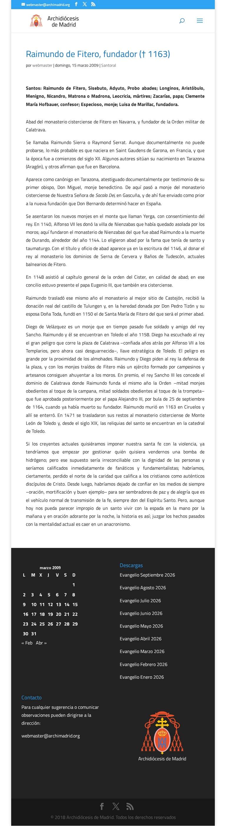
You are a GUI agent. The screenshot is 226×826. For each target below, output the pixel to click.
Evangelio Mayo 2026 (141, 625)
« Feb (26, 642)
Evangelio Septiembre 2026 (147, 574)
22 (75, 614)
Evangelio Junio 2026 (141, 613)
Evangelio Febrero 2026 (143, 664)
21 (66, 614)
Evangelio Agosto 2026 (143, 587)
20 (58, 614)
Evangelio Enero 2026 (142, 676)
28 (66, 623)
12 (50, 604)
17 (33, 614)
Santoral (108, 65)
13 (58, 604)
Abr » (41, 642)
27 (58, 623)
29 (75, 623)
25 (42, 623)
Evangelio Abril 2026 (141, 638)
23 (25, 623)
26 (50, 623)
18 (42, 614)
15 (75, 604)
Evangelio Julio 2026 (140, 600)
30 (25, 633)
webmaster (42, 65)
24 (33, 623)
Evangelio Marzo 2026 (142, 651)
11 (42, 604)
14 (66, 604)
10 (33, 604)
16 (25, 614)
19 (50, 614)
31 (33, 633)
